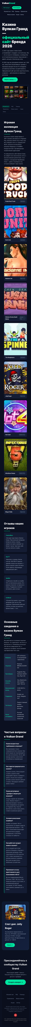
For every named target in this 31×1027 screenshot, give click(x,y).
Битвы (22, 14)
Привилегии (24, 11)
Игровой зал (7, 11)
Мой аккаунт (6, 7)
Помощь (17, 11)
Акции (17, 14)
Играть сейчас (10, 79)
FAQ (13, 11)
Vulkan (8, 3)
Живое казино (11, 14)
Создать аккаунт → (15, 982)
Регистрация (16, 7)
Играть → (10, 945)
